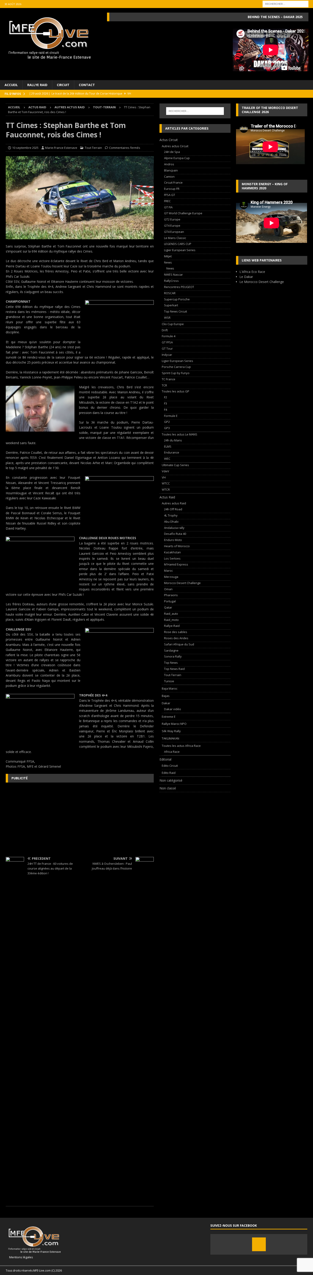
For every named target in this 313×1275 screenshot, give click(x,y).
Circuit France (173, 182)
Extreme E (169, 717)
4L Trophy (171, 515)
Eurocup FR (171, 189)
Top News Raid (174, 669)
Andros (169, 164)
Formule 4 (168, 336)
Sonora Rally (173, 656)
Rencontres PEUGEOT (179, 287)
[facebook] (259, 1244)
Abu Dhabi (171, 521)
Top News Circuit (175, 311)
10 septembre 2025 (25, 148)
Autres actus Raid (70, 107)
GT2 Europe (172, 219)
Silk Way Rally (171, 731)
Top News (171, 663)
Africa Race (172, 752)
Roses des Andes (176, 638)
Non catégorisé (170, 780)
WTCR (166, 489)
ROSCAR (170, 293)
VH (164, 477)
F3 (165, 403)
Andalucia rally (174, 528)
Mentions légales (19, 1257)
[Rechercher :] (285, 3)
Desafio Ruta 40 (175, 534)
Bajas (166, 696)
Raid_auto (171, 614)
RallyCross (171, 281)
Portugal (170, 601)
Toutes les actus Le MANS (179, 434)
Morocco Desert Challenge (182, 583)
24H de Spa (172, 152)
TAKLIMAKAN (170, 738)
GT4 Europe (172, 225)
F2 (165, 397)
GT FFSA (167, 342)
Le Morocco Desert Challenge (261, 282)
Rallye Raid (37, 85)
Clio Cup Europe (173, 324)
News (168, 262)
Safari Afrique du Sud (179, 644)
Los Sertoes (172, 558)
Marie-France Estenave (61, 148)
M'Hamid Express (176, 564)
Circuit (63, 85)
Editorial (165, 759)
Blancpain (171, 170)
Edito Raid (169, 773)
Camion (169, 176)
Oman (168, 589)
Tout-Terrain (93, 148)
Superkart (171, 305)
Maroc (168, 570)
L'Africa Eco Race (252, 271)
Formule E (171, 416)
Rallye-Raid (172, 626)
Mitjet (168, 256)
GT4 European (174, 232)
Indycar (167, 355)
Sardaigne (171, 650)
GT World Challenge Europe (183, 213)
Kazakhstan (172, 552)
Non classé (167, 788)
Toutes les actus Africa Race (181, 746)
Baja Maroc (169, 688)
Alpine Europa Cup (177, 158)
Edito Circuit (170, 766)
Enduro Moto (173, 540)
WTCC (166, 483)
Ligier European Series (179, 250)
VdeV (165, 471)
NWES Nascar (173, 274)
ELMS (167, 446)
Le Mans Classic (175, 238)
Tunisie (169, 681)
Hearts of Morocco (177, 546)
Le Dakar (246, 277)
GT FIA (168, 207)
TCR (164, 385)
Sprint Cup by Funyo (175, 373)
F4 (165, 410)
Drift (165, 330)
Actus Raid (37, 107)
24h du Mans (173, 440)
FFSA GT (169, 195)
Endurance (171, 452)
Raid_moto (171, 620)
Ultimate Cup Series (175, 465)
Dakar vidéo (172, 709)
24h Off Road (173, 509)
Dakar (166, 703)
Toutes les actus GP (175, 391)
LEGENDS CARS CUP (177, 244)
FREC (167, 201)
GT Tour (167, 348)
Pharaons (171, 595)
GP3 (167, 428)
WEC (167, 459)
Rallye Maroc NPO (174, 724)
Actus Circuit (168, 140)
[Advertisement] (80, 819)
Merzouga (171, 577)
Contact (87, 85)
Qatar (168, 607)
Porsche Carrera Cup (176, 367)
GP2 (167, 422)
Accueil (11, 85)
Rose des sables (175, 632)
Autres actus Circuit (175, 146)
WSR (167, 317)
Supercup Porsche (177, 299)
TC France (168, 379)
